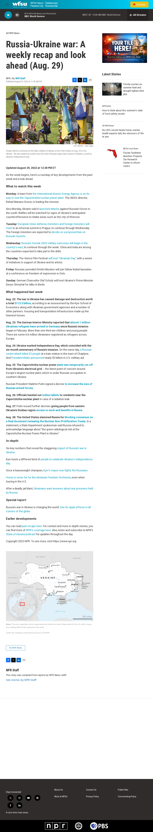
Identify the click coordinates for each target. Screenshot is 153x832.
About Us (58, 790)
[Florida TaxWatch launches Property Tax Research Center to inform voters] (112, 154)
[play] (8, 15)
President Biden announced (27, 357)
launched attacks (49, 208)
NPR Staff (20, 78)
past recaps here (32, 526)
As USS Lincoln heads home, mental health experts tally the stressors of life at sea (123, 133)
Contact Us (91, 790)
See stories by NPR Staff (21, 680)
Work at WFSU (60, 796)
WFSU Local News (130, 148)
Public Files (123, 790)
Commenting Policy (127, 796)
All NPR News (13, 33)
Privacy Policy (92, 796)
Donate (141, 4)
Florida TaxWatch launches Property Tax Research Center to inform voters (132, 159)
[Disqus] (76, 738)
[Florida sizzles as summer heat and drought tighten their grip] (112, 89)
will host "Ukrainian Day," (62, 258)
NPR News (106, 106)
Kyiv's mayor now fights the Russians (65, 470)
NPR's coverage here (38, 530)
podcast (20, 534)
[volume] (17, 15)
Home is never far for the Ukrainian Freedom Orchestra (38, 477)
